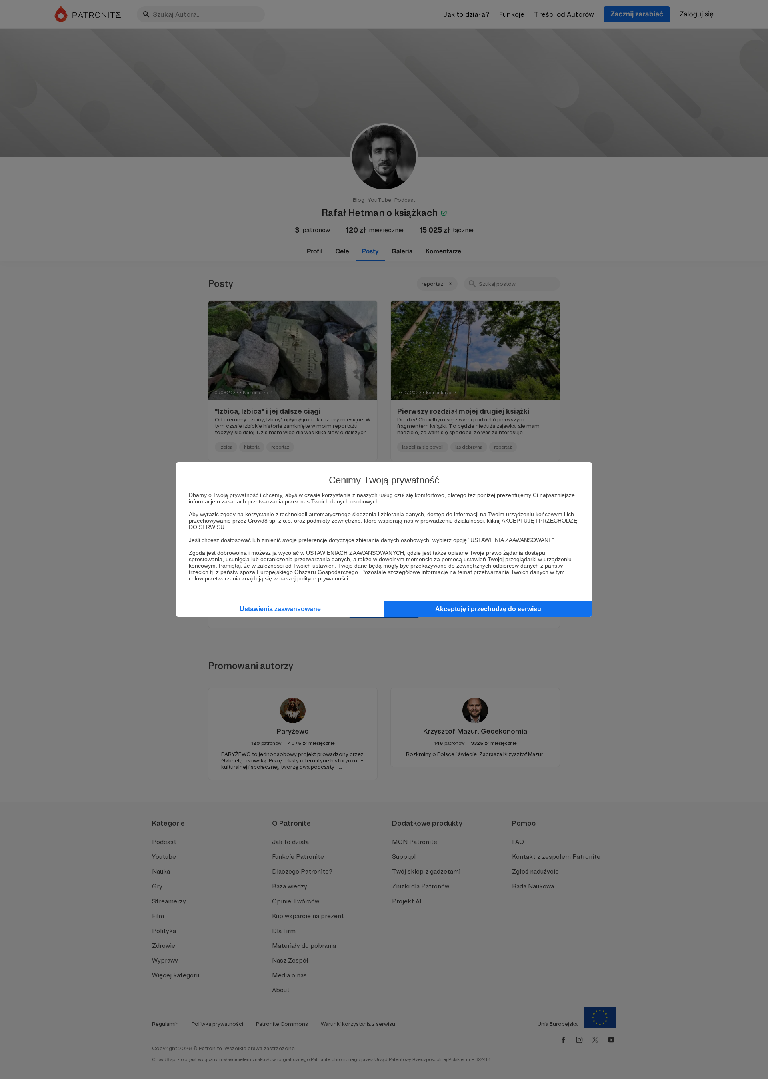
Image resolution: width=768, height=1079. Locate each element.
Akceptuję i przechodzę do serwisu (488, 609)
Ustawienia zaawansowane (280, 609)
